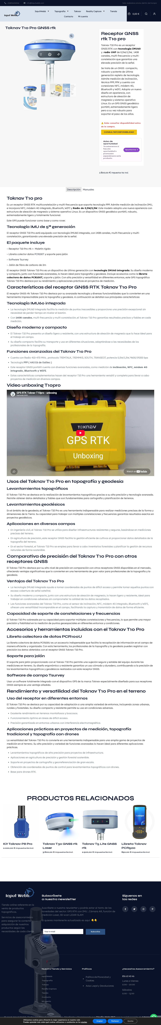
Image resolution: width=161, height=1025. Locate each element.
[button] (71, 35)
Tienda (45, 993)
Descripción (73, 189)
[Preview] (36, 818)
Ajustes (130, 1021)
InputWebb (47, 976)
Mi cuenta (46, 1001)
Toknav (45, 985)
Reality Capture (49, 989)
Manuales (88, 189)
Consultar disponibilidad (119, 132)
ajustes (84, 1022)
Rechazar (115, 1021)
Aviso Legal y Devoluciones (100, 985)
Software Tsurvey (18, 259)
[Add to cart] (36, 807)
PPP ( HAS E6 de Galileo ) (37, 362)
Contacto (46, 997)
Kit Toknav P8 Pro (17, 844)
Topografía (47, 981)
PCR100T (39, 254)
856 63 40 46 (128, 976)
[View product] (36, 812)
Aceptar (99, 1021)
